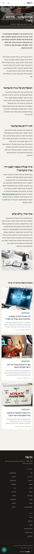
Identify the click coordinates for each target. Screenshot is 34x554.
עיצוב (31, 503)
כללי (31, 473)
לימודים (14, 492)
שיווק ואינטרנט (25, 13)
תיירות (30, 488)
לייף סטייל (13, 500)
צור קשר (30, 521)
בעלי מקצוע (13, 473)
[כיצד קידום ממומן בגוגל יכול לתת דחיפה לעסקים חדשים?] (17, 346)
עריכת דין (29, 477)
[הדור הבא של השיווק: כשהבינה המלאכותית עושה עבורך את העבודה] (17, 298)
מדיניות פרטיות (28, 529)
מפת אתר (29, 536)
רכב (15, 488)
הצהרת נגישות (28, 532)
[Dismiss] (32, 552)
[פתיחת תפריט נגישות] (4, 549)
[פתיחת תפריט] (4, 3)
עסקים (30, 484)
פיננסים (14, 484)
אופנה (30, 500)
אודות (30, 517)
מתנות (14, 496)
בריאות (14, 477)
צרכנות (14, 503)
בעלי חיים (29, 496)
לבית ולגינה (13, 481)
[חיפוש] (8, 3)
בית (31, 13)
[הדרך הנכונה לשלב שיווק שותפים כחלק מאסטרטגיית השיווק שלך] (17, 394)
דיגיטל (30, 492)
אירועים (30, 481)
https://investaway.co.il (10, 194)
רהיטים (14, 507)
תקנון (31, 525)
